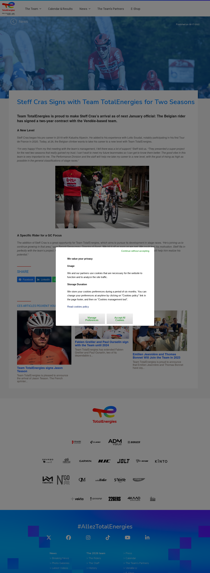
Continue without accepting (135, 251)
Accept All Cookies (120, 318)
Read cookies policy (78, 306)
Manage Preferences (91, 318)
